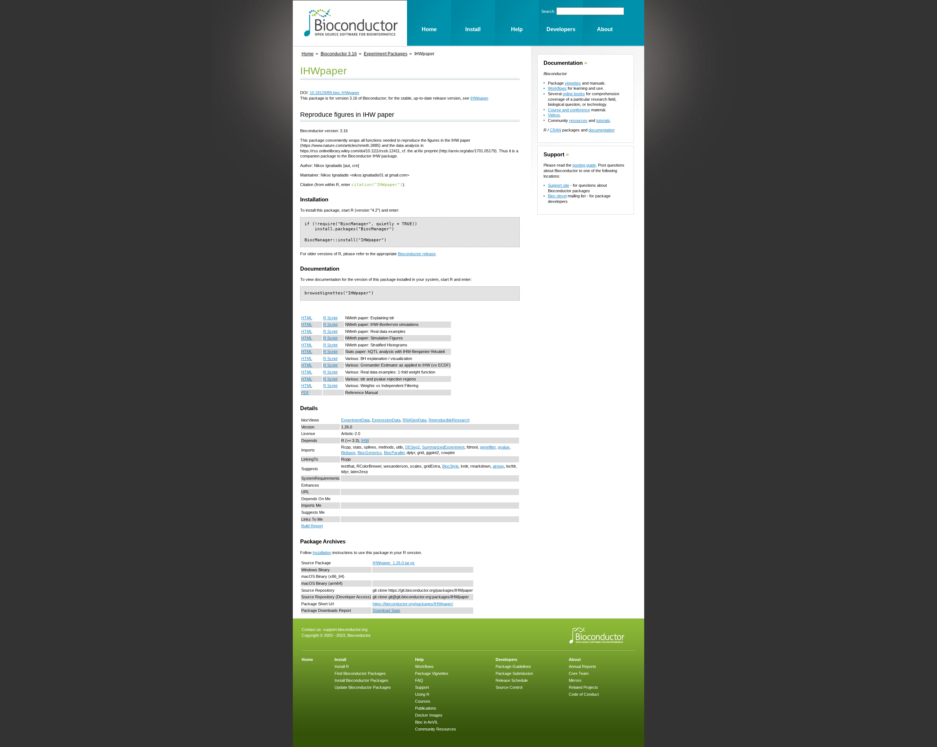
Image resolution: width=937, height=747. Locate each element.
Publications (425, 708)
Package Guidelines (513, 666)
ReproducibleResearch (449, 420)
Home (308, 53)
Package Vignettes (431, 673)
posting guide (584, 165)
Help (419, 659)
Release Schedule (512, 680)
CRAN (555, 130)
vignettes (573, 83)
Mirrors (575, 680)
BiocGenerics (370, 452)
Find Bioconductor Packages (360, 673)
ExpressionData (386, 420)
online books (574, 94)
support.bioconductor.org (345, 629)
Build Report (312, 526)
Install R (342, 666)
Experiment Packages (385, 53)
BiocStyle (450, 466)
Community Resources (435, 729)
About (575, 659)
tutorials (603, 120)
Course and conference (569, 110)
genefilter (488, 447)
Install (340, 659)
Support (554, 154)
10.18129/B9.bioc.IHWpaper (334, 92)
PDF (305, 392)
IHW (365, 440)
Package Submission (514, 673)
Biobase (348, 452)
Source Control (509, 687)
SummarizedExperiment (443, 447)
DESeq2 (412, 447)
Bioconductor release (417, 254)
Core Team (579, 673)
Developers (506, 659)
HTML (306, 318)
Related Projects (583, 687)
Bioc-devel (557, 196)
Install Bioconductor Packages (361, 680)
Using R (422, 694)
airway (498, 466)
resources (578, 120)
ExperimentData (355, 420)
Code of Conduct (584, 694)
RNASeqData (414, 420)
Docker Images (429, 715)
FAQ (419, 680)
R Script (330, 318)
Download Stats (386, 610)
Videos (554, 115)
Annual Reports (582, 666)
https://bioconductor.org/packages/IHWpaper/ (413, 604)
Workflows (557, 88)
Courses (422, 701)
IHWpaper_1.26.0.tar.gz (394, 563)
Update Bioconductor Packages (363, 687)
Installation (322, 552)
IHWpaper (479, 98)
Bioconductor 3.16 (339, 53)
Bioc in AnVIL (426, 722)
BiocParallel (394, 452)
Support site (558, 185)
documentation (602, 130)
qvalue (503, 447)
